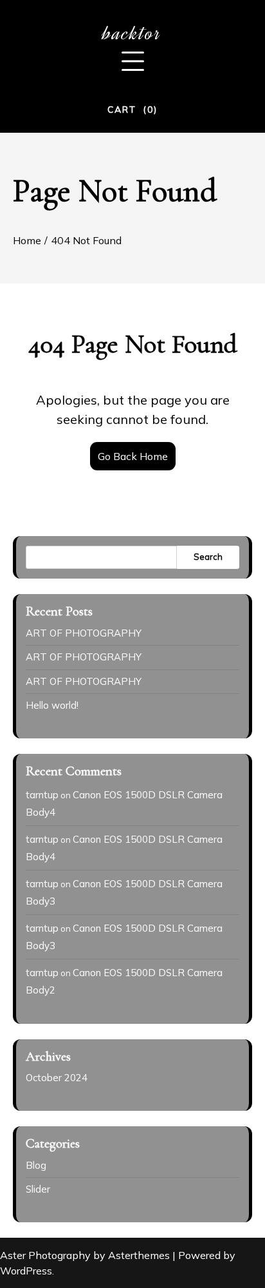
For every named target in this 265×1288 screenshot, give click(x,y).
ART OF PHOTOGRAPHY (84, 633)
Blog (36, 1165)
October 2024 (56, 1078)
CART (132, 109)
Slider (38, 1189)
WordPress (26, 1270)
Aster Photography (45, 1255)
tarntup (42, 795)
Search (208, 557)
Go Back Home (133, 456)
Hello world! (52, 705)
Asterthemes (139, 1255)
